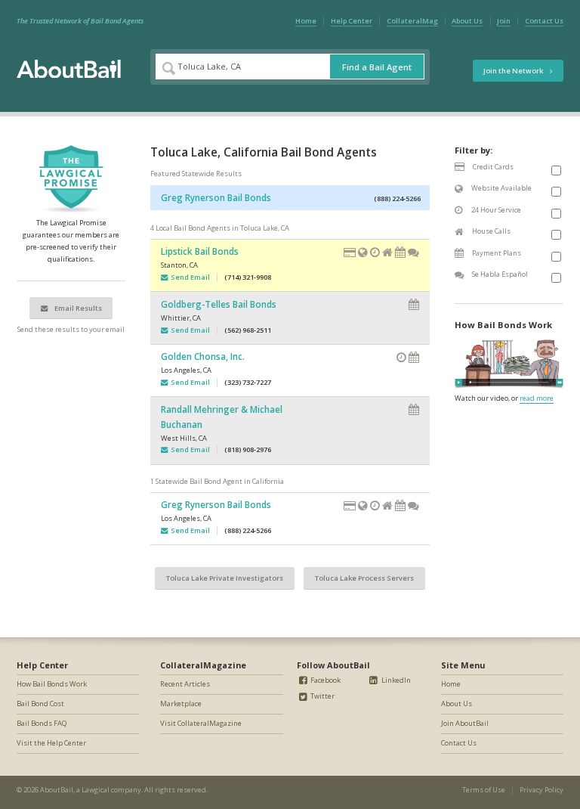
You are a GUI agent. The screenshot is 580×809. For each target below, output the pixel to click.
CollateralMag (412, 21)
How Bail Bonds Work (52, 684)
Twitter (322, 696)
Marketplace (181, 703)
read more (537, 398)
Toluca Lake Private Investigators (224, 578)
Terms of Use (483, 790)
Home (305, 21)
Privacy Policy (541, 790)
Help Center (351, 21)
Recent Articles (185, 684)
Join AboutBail (465, 723)
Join (504, 21)
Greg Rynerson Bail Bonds (216, 197)
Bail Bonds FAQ (41, 723)
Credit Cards (492, 167)
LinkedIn (395, 680)
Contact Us (544, 21)
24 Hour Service (495, 210)
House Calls (490, 231)
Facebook (325, 680)
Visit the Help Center (51, 743)
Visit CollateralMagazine (201, 723)
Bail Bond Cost (40, 703)
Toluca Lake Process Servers (364, 578)
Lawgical (96, 790)
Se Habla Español (499, 274)
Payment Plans (495, 253)
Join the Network (514, 71)
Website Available (501, 188)
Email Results (77, 308)
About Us (467, 21)
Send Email (189, 277)
